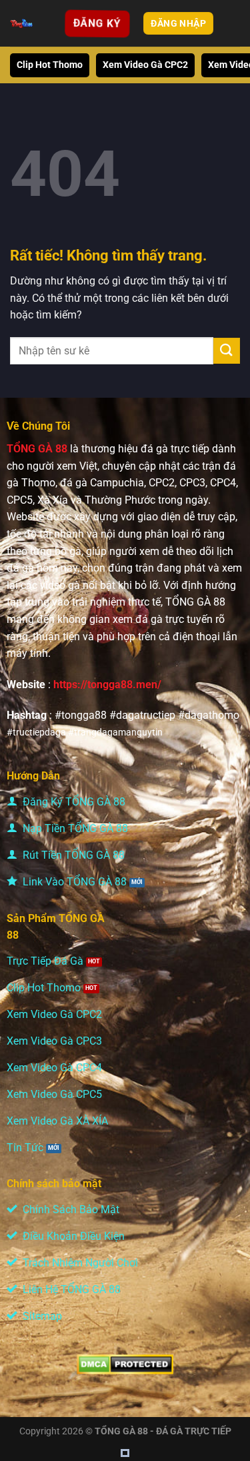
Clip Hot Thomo (50, 65)
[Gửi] (226, 351)
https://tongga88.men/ (107, 684)
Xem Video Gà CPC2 (145, 65)
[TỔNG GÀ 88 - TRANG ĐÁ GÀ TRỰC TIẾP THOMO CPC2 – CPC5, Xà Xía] (21, 23)
